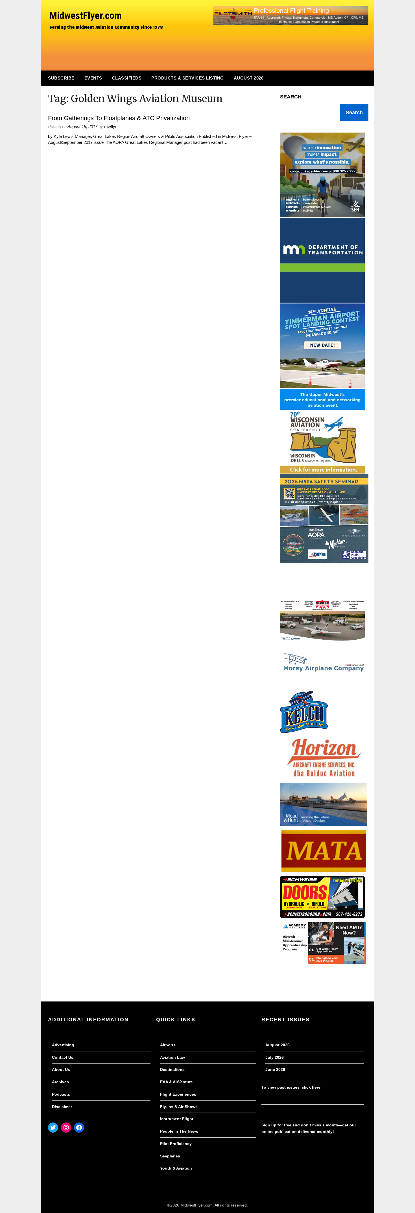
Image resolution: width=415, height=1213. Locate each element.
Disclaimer (62, 1106)
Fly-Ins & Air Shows (179, 1106)
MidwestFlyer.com (85, 15)
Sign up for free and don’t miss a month (299, 1125)
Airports (168, 1045)
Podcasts (61, 1094)
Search (291, 97)
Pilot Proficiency (176, 1143)
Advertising (63, 1045)
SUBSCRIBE (61, 78)
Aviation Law (172, 1057)
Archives (60, 1082)
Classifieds (127, 78)
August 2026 (249, 78)
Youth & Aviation (176, 1168)
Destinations (172, 1069)
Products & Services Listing (187, 78)
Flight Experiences (178, 1094)
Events (93, 78)
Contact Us (62, 1057)
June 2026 (275, 1069)
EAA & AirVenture (176, 1082)
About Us (61, 1069)
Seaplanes (170, 1156)
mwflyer (111, 126)
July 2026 (274, 1057)
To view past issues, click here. (291, 1087)
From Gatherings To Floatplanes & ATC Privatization (119, 118)
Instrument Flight (176, 1119)
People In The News (179, 1131)
